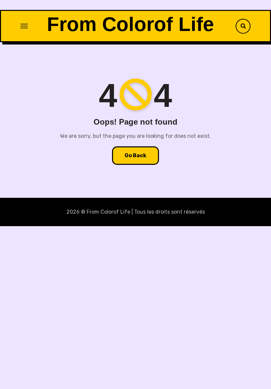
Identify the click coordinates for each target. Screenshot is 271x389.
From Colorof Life (130, 24)
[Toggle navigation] (24, 26)
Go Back (135, 155)
